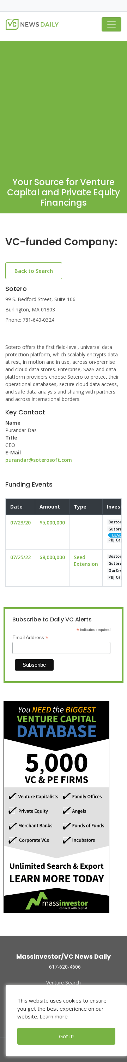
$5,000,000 (52, 522)
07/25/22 (20, 557)
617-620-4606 (65, 966)
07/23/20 (20, 522)
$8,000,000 (52, 557)
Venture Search (63, 982)
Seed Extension (86, 560)
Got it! (66, 1036)
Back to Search (33, 270)
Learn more (54, 1016)
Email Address (30, 637)
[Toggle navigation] (111, 24)
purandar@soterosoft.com (38, 460)
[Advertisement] (63, 104)
